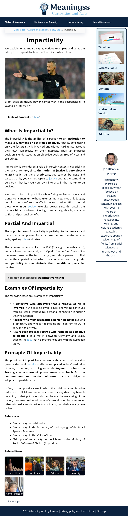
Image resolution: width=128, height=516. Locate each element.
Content (103, 88)
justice (53, 178)
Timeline (104, 47)
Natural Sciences (15, 21)
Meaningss (19, 29)
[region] (64, 495)
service (32, 364)
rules (25, 239)
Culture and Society (46, 21)
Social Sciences (101, 21)
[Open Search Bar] (121, 22)
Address (103, 134)
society (32, 206)
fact (29, 339)
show (36, 117)
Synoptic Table (107, 68)
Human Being (75, 21)
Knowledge (56, 29)
